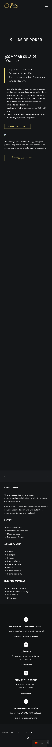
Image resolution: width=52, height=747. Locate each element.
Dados (10, 567)
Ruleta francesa (14, 571)
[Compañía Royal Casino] (11, 5)
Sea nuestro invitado (16, 588)
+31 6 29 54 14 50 (26, 665)
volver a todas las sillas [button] (17, 126)
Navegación (26, 693)
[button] (46, 5)
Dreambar (12, 598)
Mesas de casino (14, 527)
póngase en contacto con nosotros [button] (22, 158)
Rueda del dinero (15, 564)
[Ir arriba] (47, 742)
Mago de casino (14, 534)
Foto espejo (12, 595)
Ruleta (10, 551)
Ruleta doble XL (14, 574)
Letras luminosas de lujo (18, 591)
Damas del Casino (15, 537)
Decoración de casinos (17, 531)
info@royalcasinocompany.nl (26, 636)
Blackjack (11, 555)
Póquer (10, 558)
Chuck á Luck (13, 561)
